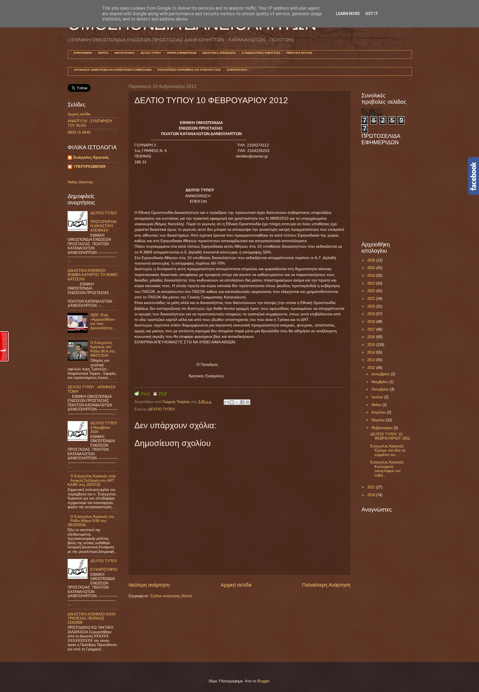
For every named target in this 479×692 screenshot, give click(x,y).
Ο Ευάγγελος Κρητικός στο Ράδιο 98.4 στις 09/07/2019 (102, 349)
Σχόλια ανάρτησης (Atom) (171, 596)
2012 (371, 368)
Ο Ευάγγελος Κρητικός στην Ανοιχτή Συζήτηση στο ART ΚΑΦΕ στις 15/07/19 (92, 480)
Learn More (348, 13)
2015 (371, 345)
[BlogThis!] (232, 402)
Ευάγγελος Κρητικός (91, 157)
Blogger (263, 681)
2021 (371, 298)
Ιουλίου (377, 397)
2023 (371, 283)
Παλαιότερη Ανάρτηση (326, 585)
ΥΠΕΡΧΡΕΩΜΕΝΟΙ (89, 166)
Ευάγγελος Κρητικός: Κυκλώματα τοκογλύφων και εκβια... (387, 468)
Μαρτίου (378, 420)
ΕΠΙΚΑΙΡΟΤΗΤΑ (237, 69)
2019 (371, 314)
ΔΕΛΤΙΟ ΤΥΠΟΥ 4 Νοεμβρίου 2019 (103, 427)
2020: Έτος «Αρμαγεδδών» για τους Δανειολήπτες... (103, 321)
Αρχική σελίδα (236, 585)
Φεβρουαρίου (382, 428)
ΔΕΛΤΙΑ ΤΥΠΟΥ (151, 52)
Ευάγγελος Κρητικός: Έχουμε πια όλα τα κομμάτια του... (387, 450)
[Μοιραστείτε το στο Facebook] (242, 402)
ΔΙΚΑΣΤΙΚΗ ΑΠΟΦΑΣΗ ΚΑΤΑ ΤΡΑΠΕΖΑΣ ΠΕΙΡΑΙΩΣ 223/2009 (91, 618)
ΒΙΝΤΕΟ (103, 52)
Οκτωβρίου (380, 389)
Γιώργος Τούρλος (177, 402)
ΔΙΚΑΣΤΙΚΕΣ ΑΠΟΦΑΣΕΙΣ (219, 52)
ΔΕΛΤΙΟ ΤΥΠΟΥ (161, 409)
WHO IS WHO (79, 132)
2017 (371, 329)
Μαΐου (377, 405)
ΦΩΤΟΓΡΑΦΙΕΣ (124, 52)
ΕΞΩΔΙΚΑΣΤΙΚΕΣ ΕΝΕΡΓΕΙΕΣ (261, 52)
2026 (371, 260)
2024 (371, 275)
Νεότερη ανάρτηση (149, 585)
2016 (371, 337)
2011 (371, 487)
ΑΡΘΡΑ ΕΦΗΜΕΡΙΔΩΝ (182, 52)
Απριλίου (379, 412)
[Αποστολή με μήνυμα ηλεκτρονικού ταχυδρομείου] (226, 402)
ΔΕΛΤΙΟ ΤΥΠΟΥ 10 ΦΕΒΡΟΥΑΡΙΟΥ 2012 (390, 436)
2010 (371, 495)
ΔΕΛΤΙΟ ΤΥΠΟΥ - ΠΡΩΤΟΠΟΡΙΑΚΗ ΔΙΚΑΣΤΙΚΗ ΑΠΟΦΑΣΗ (103, 221)
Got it (371, 13)
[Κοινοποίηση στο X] (237, 402)
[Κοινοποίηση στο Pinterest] (247, 402)
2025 (371, 268)
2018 (371, 322)
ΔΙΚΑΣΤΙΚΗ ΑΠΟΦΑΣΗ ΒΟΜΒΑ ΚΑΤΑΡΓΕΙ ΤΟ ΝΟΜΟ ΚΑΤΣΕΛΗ (92, 274)
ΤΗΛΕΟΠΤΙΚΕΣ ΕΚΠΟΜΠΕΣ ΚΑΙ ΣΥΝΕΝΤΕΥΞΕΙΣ (189, 69)
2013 (371, 360)
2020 (371, 306)
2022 (371, 291)
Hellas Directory (80, 182)
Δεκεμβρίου (381, 374)
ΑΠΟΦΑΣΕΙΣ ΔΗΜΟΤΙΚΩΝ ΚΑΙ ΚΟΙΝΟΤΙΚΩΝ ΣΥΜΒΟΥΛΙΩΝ (112, 69)
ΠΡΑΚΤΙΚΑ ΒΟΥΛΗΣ (299, 52)
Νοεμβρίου (380, 382)
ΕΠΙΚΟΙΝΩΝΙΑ (83, 52)
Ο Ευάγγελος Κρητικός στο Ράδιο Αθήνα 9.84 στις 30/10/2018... (91, 520)
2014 (371, 352)
